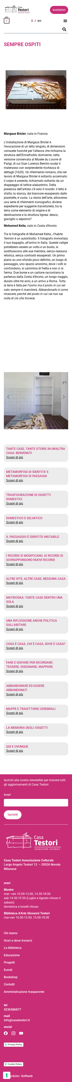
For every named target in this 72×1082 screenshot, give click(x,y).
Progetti (9, 962)
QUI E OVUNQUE (17, 746)
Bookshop (10, 977)
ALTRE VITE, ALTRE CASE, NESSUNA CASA (36, 579)
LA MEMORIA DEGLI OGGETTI (27, 728)
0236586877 (12, 1009)
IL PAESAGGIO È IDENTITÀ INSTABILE (32, 537)
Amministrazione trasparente (24, 992)
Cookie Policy (15, 1064)
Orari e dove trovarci (18, 940)
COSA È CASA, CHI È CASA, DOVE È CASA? (35, 644)
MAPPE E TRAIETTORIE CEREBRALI (31, 709)
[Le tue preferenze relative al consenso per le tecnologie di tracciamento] (6, 1075)
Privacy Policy (15, 1044)
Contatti (9, 984)
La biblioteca (13, 948)
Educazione (12, 955)
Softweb (27, 1076)
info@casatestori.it (17, 1020)
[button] (65, 21)
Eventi (8, 970)
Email (7, 794)
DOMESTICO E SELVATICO (24, 518)
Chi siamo (10, 933)
